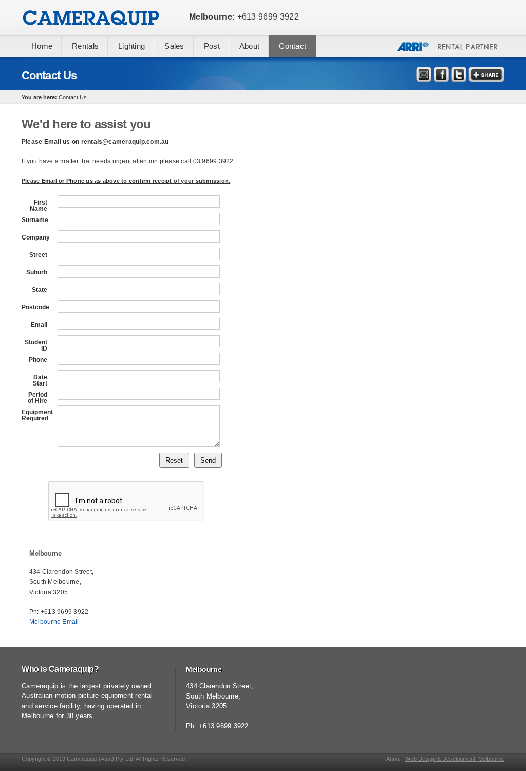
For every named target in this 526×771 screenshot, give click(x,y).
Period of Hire (37, 398)
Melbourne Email (54, 622)
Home (41, 46)
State (39, 290)
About (249, 46)
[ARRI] (447, 54)
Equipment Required (34, 415)
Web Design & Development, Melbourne (454, 759)
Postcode (34, 307)
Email (39, 325)
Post (212, 46)
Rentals (85, 46)
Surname (34, 220)
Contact (292, 46)
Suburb (36, 272)
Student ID (36, 345)
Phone (38, 360)
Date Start (40, 380)
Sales (174, 46)
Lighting (131, 46)
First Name (38, 205)
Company (34, 237)
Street (38, 255)
